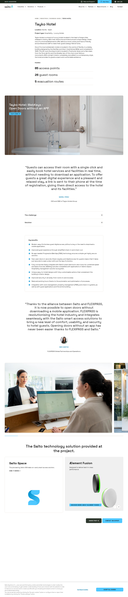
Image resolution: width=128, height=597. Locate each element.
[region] (64, 589)
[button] (115, 507)
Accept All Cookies (110, 589)
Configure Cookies (82, 589)
